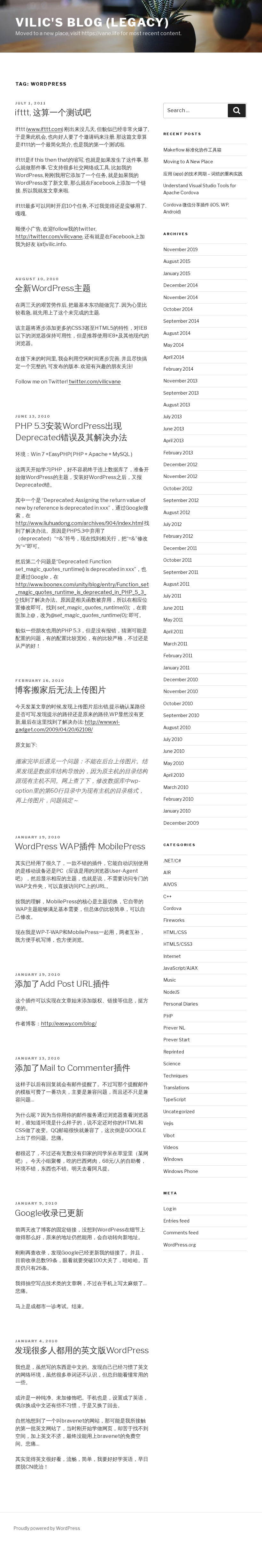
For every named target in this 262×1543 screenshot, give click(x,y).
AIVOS (170, 884)
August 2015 (176, 261)
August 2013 (176, 404)
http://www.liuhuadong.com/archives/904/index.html (79, 523)
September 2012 (181, 500)
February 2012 (178, 536)
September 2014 (181, 321)
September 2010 (181, 715)
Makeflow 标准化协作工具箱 (192, 149)
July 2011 (172, 595)
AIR (167, 872)
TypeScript (174, 1099)
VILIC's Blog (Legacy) (92, 22)
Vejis (168, 1123)
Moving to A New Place (188, 161)
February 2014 (178, 369)
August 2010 (177, 727)
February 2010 (178, 799)
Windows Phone (180, 1171)
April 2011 (173, 631)
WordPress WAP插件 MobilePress (80, 846)
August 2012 (176, 512)
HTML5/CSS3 (177, 944)
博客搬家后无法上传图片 (60, 690)
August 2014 (176, 333)
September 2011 (180, 572)
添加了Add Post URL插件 (62, 984)
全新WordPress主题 (53, 288)
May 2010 (173, 763)
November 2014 (180, 297)
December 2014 (180, 285)
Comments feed (180, 1232)
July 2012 (172, 524)
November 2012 (180, 476)
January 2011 (176, 667)
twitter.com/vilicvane (95, 382)
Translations (176, 1087)
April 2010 (173, 775)
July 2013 (172, 416)
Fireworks (174, 920)
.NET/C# (172, 860)
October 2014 (178, 309)
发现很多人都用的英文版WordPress (82, 1350)
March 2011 (175, 643)
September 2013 (181, 393)
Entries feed (176, 1220)
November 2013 (180, 380)
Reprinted (173, 1051)
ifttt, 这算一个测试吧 (53, 112)
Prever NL (174, 1027)
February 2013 (178, 452)
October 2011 (177, 560)
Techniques (175, 1075)
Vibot (169, 1135)
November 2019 (180, 249)
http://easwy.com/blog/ (68, 1024)
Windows (173, 1159)
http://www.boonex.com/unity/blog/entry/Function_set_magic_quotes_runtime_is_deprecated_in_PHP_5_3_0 (82, 592)
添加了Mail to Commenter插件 (72, 1068)
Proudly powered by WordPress (46, 1528)
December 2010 (180, 679)
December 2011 (180, 548)
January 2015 (176, 273)
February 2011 (177, 655)
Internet (172, 956)
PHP (168, 1016)
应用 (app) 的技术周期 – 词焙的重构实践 (203, 173)
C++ (167, 896)
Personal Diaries (180, 1004)
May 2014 (173, 345)
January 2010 (177, 811)
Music (169, 980)
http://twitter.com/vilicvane (48, 237)
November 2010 (180, 691)
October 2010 (178, 703)
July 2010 (172, 739)
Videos (170, 1147)
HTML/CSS (175, 932)
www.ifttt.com (44, 129)
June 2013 (173, 428)
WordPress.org (179, 1244)
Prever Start (176, 1039)
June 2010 (174, 751)
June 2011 (173, 608)
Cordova (172, 908)
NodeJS (171, 992)
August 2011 (176, 584)
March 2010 (176, 787)
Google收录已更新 (49, 1213)
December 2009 (181, 823)
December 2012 (180, 464)
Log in (169, 1208)
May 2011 (173, 619)
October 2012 (177, 488)
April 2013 (173, 440)
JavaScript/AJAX (180, 968)
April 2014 (173, 357)
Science (172, 1063)
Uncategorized (179, 1111)
